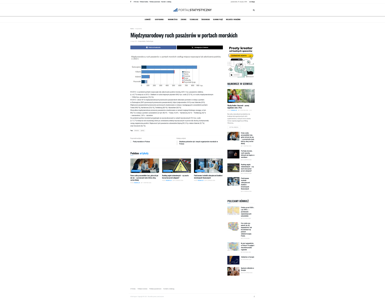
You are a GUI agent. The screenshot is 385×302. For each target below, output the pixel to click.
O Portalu (136, 2)
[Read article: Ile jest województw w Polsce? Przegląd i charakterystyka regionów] (233, 246)
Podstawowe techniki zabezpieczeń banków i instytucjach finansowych (208, 176)
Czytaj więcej (234, 127)
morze (137, 130)
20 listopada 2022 (247, 272)
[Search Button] (254, 9)
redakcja (137, 182)
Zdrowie (183, 19)
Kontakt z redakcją (166, 2)
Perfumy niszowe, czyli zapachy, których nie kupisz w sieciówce (247, 154)
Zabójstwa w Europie (247, 257)
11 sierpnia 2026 (146, 182)
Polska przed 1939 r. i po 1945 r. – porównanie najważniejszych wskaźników (247, 211)
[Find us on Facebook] (130, 1)
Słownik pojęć (218, 19)
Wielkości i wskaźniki (233, 19)
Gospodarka (159, 19)
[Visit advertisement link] (241, 62)
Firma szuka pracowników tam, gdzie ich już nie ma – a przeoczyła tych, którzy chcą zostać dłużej (144, 177)
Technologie (194, 19)
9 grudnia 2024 (246, 252)
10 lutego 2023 (246, 218)
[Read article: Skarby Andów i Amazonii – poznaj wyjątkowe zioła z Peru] (241, 96)
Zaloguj (253, 2)
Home (132, 28)
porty (142, 130)
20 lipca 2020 (245, 238)
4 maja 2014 (133, 41)
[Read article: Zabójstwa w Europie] (233, 260)
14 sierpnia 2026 (243, 110)
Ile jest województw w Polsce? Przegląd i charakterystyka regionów (247, 246)
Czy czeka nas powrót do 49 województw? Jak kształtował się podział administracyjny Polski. (246, 229)
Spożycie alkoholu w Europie (247, 269)
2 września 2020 (246, 259)
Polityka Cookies (144, 2)
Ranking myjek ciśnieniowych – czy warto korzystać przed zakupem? (175, 176)
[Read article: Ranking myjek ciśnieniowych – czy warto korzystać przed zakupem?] (176, 166)
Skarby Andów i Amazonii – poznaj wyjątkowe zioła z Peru (238, 106)
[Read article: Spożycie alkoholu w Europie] (233, 271)
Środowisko (205, 19)
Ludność (147, 19)
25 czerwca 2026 (178, 180)
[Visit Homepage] (192, 10)
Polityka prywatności (154, 2)
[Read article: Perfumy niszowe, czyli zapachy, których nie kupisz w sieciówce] (233, 154)
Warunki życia (172, 19)
